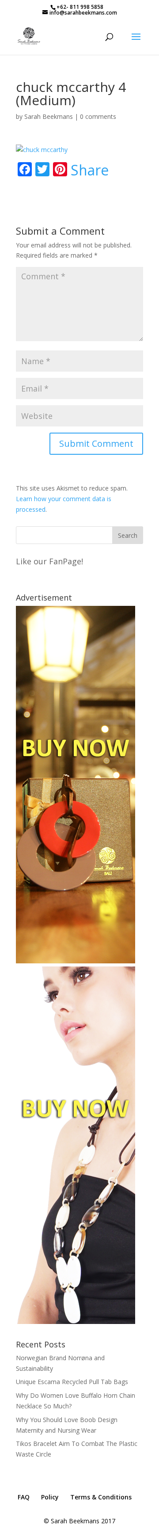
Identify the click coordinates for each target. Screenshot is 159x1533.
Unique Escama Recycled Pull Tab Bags (72, 1381)
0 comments (98, 116)
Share (90, 170)
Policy (50, 1497)
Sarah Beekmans (48, 116)
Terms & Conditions (101, 1497)
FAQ (24, 1497)
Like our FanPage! (49, 561)
